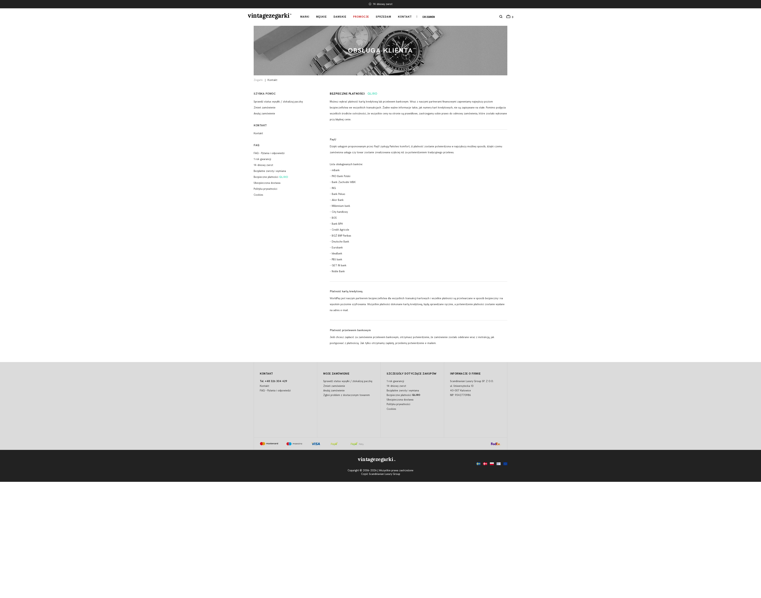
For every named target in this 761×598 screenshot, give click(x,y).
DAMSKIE (340, 16)
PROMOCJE (361, 16)
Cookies (258, 194)
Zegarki (258, 80)
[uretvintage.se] (477, 465)
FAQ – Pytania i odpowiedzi (269, 153)
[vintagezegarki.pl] (491, 465)
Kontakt (405, 16)
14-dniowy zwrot (263, 165)
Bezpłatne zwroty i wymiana (270, 171)
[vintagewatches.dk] (484, 465)
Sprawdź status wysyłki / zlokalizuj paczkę (278, 101)
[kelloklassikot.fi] (498, 465)
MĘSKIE (321, 16)
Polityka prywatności (265, 189)
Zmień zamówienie (264, 107)
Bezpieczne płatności (266, 177)
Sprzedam (383, 16)
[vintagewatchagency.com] (504, 465)
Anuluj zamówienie (264, 113)
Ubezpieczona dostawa (382, 4)
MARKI (304, 16)
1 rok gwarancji (262, 159)
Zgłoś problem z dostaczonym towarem (346, 395)
